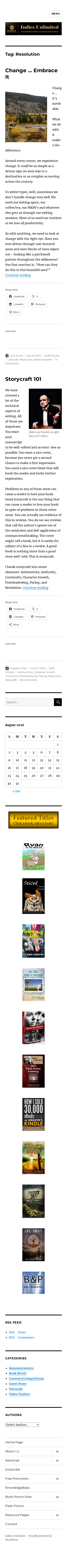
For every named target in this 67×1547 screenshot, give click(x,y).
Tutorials (16, 1389)
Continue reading (18, 275)
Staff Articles (51, 355)
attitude (13, 359)
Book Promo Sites (18, 1497)
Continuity (11, 675)
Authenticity (25, 672)
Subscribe (12, 1469)
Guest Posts (17, 1384)
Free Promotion (17, 1478)
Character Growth (44, 672)
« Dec (16, 791)
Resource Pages (17, 1515)
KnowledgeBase (17, 1487)
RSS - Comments (21, 1337)
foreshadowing (28, 675)
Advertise (12, 1460)
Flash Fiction (14, 1506)
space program (43, 359)
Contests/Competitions (26, 1378)
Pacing (43, 675)
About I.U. (12, 1451)
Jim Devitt (16, 355)
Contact (11, 1524)
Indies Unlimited (15, 1536)
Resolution (26, 359)
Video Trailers (19, 1394)
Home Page (14, 1442)
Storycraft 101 (23, 379)
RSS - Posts (17, 1332)
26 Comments (28, 679)
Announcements (21, 1368)
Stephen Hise (18, 668)
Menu (56, 13)
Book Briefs (17, 1373)
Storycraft (11, 679)
